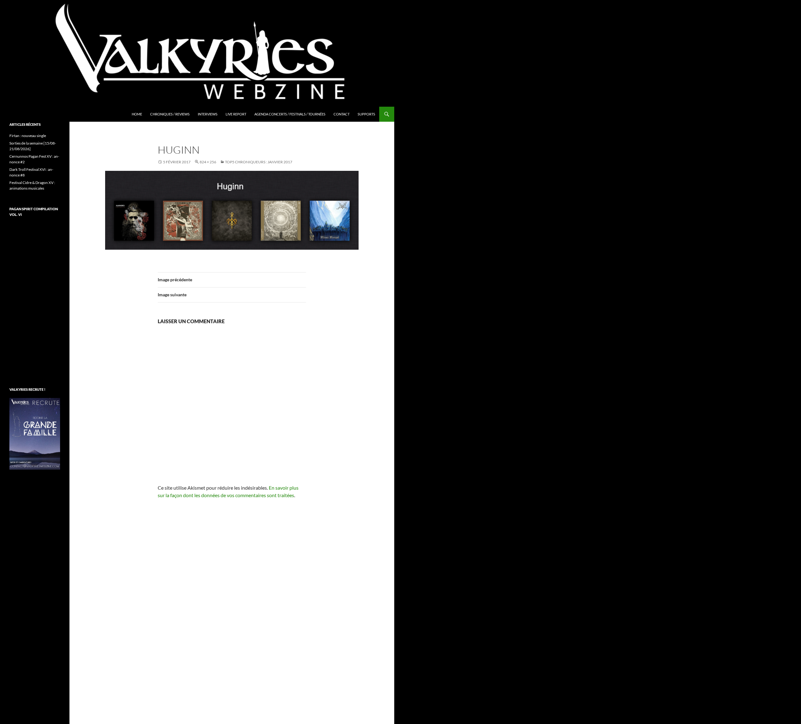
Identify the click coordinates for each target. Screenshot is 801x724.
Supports (366, 114)
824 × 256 (208, 162)
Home (137, 114)
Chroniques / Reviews (170, 114)
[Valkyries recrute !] (34, 433)
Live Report (236, 114)
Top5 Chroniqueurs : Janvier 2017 (258, 162)
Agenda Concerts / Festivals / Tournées (289, 114)
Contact (341, 114)
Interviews (207, 114)
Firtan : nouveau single (27, 135)
